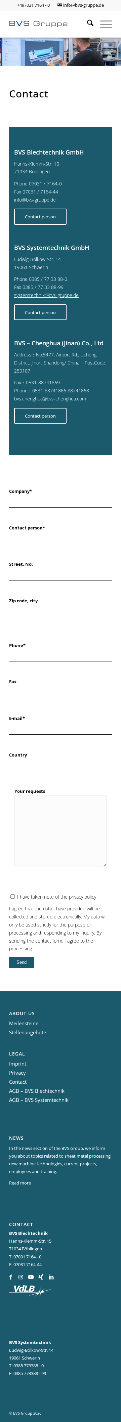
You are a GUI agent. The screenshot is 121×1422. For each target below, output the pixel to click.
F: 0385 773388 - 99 (27, 1373)
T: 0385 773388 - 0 (26, 1366)
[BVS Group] (50, 23)
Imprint (17, 1063)
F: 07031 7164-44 (25, 1264)
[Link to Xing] (41, 1277)
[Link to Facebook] (10, 1277)
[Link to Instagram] (21, 1277)
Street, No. (21, 564)
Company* (20, 491)
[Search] (86, 23)
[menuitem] (86, 23)
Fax (13, 682)
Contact (18, 1081)
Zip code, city (23, 601)
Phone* (17, 645)
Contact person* (27, 528)
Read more (20, 1183)
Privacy (17, 1072)
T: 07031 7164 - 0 (25, 1257)
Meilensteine (23, 1023)
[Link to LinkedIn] (51, 1277)
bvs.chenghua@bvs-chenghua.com (50, 398)
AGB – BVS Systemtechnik (39, 1099)
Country (18, 755)
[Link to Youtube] (31, 1277)
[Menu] (102, 23)
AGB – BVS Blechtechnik (37, 1090)
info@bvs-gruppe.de (83, 5)
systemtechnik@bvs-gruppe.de (46, 295)
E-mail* (17, 718)
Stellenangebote (27, 1032)
